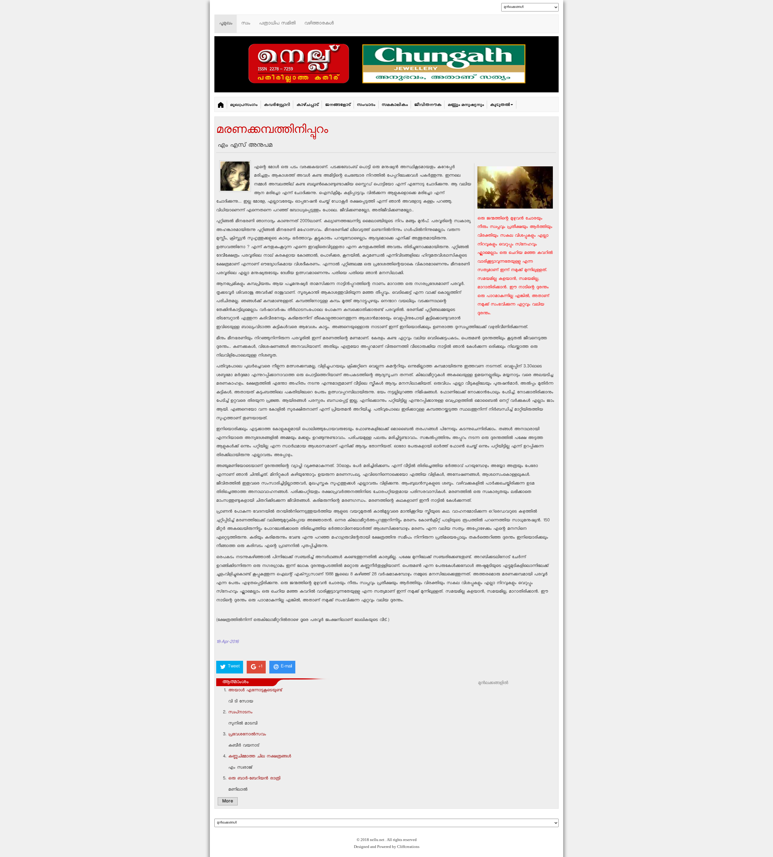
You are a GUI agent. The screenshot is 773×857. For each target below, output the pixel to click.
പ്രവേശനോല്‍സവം (247, 734)
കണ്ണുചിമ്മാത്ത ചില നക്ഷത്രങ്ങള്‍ (259, 756)
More (227, 801)
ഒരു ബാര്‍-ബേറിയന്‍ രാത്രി (254, 778)
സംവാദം (366, 105)
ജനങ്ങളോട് (338, 105)
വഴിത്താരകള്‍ (319, 23)
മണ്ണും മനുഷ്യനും (466, 105)
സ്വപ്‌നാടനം (240, 712)
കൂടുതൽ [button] (500, 105)
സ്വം (245, 23)
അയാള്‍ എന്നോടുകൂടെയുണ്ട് (255, 690)
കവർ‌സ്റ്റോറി (277, 105)
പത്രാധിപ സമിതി (277, 23)
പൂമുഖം (225, 23)
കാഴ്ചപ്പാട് (308, 105)
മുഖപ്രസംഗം (244, 105)
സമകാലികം (395, 105)
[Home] (221, 104)
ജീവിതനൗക (427, 105)
